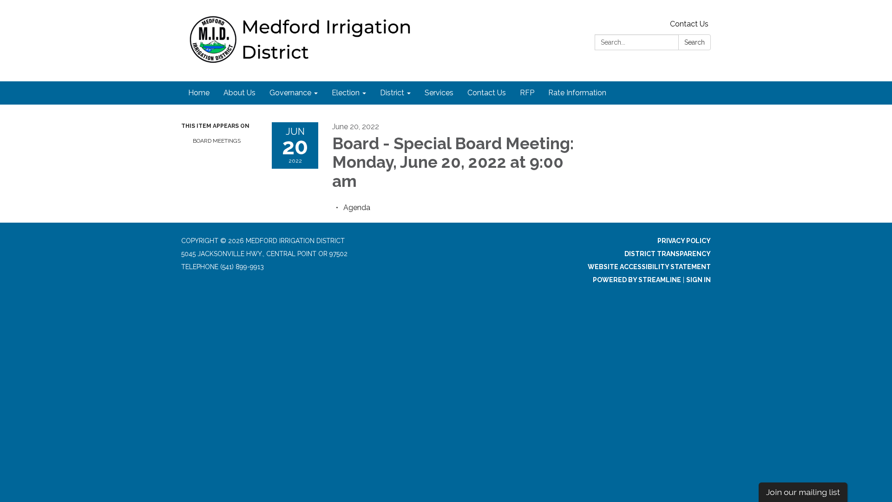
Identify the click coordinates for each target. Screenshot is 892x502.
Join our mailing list (803, 492)
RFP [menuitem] (527, 92)
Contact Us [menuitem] (486, 92)
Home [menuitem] (199, 92)
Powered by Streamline (637, 280)
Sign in (698, 280)
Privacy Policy (684, 240)
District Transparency (667, 254)
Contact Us (689, 24)
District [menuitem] (392, 92)
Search (694, 42)
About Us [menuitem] (239, 92)
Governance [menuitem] (290, 92)
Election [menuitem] (346, 92)
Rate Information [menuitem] (577, 92)
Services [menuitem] (439, 92)
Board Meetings (217, 141)
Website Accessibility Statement (649, 267)
